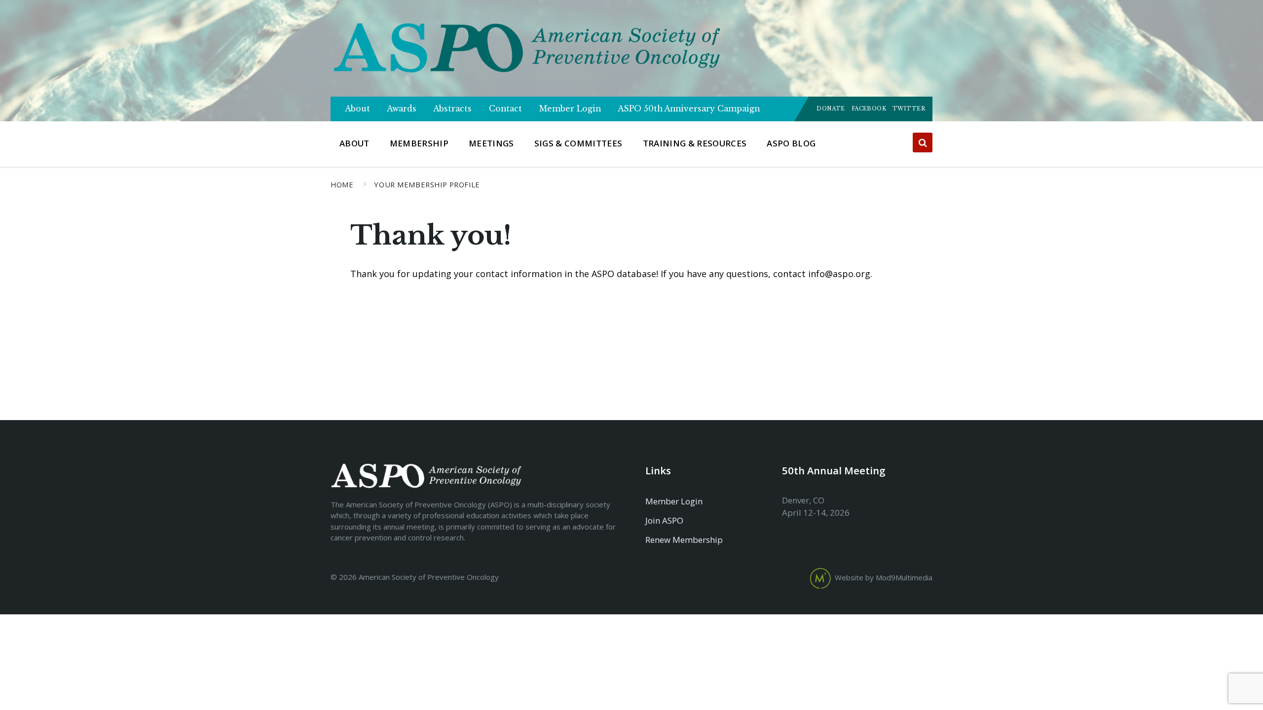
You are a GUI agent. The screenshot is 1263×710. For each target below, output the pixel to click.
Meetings (491, 143)
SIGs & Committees (578, 143)
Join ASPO (664, 520)
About (357, 108)
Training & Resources (695, 143)
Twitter (908, 109)
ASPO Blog (791, 143)
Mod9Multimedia (904, 578)
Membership (419, 143)
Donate (831, 109)
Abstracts (453, 108)
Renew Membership (684, 539)
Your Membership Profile (427, 184)
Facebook (869, 109)
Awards (401, 108)
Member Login (570, 108)
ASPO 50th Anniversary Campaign (689, 108)
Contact (505, 108)
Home (342, 184)
